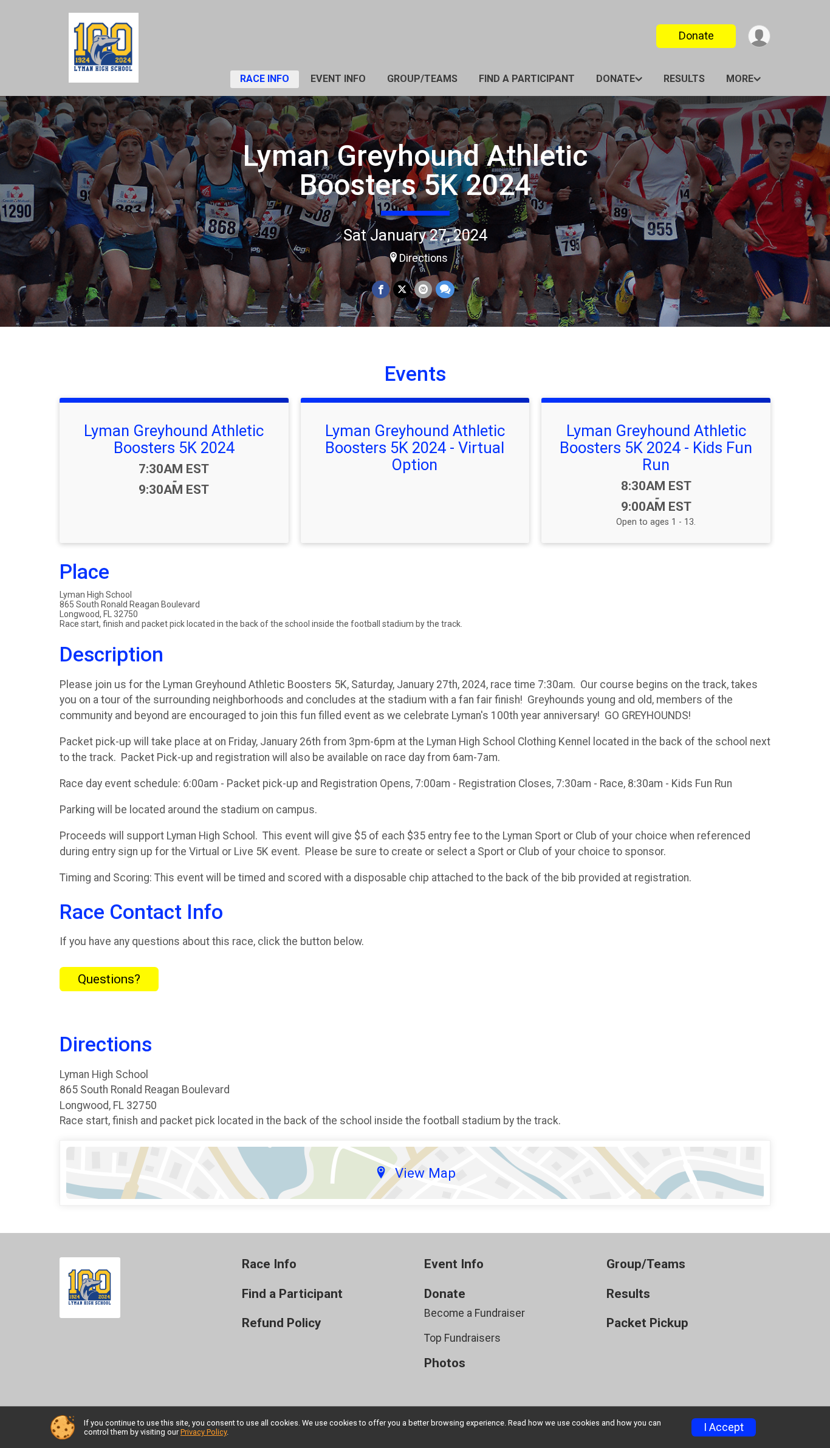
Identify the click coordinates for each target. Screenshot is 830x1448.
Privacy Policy (203, 1431)
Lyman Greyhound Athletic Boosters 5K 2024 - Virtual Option (415, 448)
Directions (423, 258)
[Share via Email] (423, 289)
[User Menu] (759, 36)
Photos (444, 1363)
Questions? (109, 979)
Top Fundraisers (462, 1338)
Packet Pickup (647, 1323)
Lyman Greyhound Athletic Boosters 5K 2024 (415, 170)
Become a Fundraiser (474, 1313)
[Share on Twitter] (402, 289)
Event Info (338, 78)
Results (684, 78)
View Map (425, 1173)
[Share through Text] (445, 289)
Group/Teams (422, 78)
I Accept (724, 1427)
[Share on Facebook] (380, 289)
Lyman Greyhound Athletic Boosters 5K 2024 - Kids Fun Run (656, 448)
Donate (696, 35)
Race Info (264, 78)
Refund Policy (281, 1323)
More (739, 78)
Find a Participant (527, 78)
